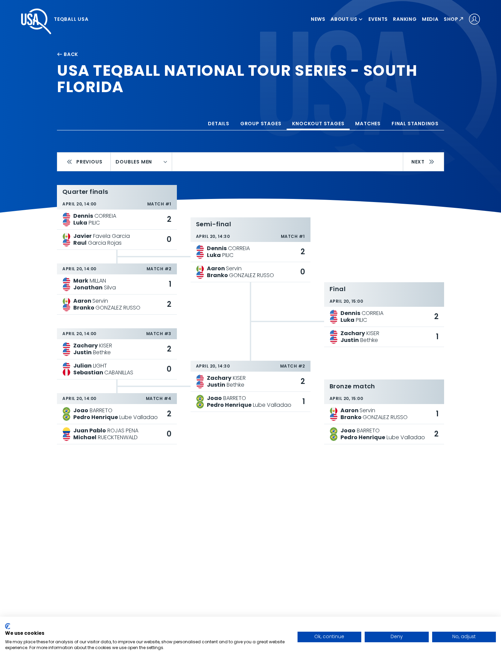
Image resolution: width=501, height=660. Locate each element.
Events (378, 19)
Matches (368, 123)
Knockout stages (318, 123)
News (318, 19)
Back (71, 54)
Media (430, 19)
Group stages (261, 123)
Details (218, 123)
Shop (451, 19)
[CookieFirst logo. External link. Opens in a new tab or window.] (7, 626)
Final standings (415, 123)
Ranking (405, 19)
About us (344, 19)
